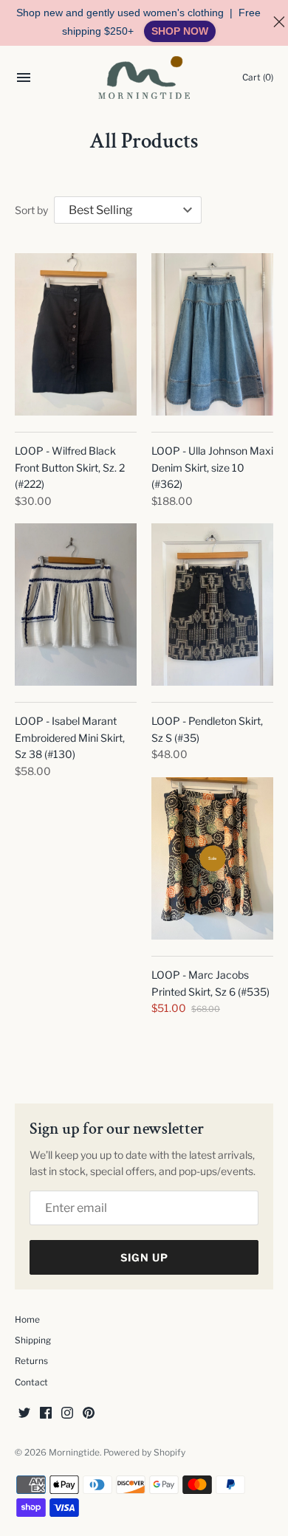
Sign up (144, 1257)
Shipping (33, 1340)
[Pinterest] (89, 1414)
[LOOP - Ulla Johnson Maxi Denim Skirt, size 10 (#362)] (212, 334)
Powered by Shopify (144, 1452)
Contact (31, 1382)
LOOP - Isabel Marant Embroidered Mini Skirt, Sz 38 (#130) (70, 737)
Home (27, 1320)
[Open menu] (23, 79)
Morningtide (74, 1452)
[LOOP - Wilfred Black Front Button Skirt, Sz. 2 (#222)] (76, 334)
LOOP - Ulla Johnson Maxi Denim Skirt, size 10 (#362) (212, 467)
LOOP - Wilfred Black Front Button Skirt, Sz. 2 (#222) (70, 467)
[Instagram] (67, 1414)
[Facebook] (46, 1414)
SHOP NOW (179, 31)
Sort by (31, 210)
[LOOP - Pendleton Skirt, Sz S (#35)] (212, 604)
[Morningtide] (144, 77)
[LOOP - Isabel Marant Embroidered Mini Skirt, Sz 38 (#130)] (76, 604)
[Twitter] (24, 1414)
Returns (31, 1361)
